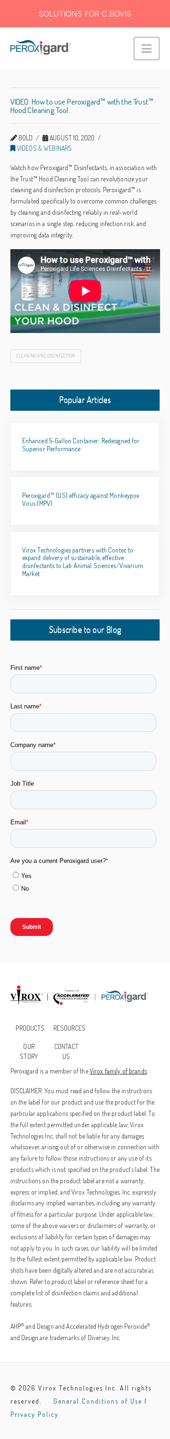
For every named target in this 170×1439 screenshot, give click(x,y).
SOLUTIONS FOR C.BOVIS (85, 13)
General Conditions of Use (97, 1401)
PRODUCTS (30, 1028)
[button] (147, 48)
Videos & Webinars (44, 148)
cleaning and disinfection (46, 355)
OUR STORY (29, 1051)
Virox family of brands (118, 1071)
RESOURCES (69, 1028)
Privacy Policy (34, 1414)
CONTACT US (66, 1051)
